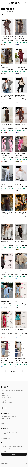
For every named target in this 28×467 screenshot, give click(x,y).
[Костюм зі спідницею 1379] (21, 290)
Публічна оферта (5, 418)
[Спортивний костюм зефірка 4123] (7, 173)
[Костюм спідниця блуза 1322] (7, 349)
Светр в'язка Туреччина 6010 (5, 300)
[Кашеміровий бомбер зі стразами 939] (7, 85)
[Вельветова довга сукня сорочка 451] (21, 27)
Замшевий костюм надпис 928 (20, 95)
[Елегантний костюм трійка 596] (7, 115)
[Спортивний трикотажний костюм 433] (21, 56)
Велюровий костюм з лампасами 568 (7, 37)
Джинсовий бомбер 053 (20, 271)
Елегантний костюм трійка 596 (6, 125)
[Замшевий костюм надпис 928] (21, 85)
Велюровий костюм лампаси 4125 (20, 154)
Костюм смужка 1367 (6, 329)
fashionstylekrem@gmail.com (10, 436)
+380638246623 (6, 438)
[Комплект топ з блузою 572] (21, 173)
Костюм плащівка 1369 (19, 330)
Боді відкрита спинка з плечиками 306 (20, 213)
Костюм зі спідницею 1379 (20, 300)
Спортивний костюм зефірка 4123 (6, 183)
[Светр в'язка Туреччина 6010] (7, 290)
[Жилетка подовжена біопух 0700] (7, 261)
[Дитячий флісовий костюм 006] (21, 232)
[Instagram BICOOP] (2, 408)
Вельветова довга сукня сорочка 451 (19, 37)
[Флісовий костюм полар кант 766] (7, 144)
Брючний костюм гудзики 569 (6, 66)
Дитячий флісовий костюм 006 (20, 242)
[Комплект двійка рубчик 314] (7, 232)
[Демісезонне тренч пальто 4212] (7, 202)
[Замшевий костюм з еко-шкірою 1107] (21, 115)
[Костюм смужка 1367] (7, 319)
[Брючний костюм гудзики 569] (7, 56)
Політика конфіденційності (8, 416)
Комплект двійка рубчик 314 (5, 242)
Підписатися (14, 454)
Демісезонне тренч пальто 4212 (6, 213)
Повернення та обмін (7, 421)
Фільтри (6, 15)
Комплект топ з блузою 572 (19, 183)
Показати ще (14, 371)
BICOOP (15, 3)
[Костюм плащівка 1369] (21, 319)
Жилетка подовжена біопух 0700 (6, 271)
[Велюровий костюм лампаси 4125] (21, 144)
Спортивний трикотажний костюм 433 (20, 66)
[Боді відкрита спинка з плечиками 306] (21, 202)
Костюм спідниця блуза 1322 (6, 359)
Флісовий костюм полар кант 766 (5, 154)
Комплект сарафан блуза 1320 (20, 359)
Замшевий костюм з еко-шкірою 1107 (20, 125)
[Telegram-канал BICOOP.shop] (6, 408)
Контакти (3, 423)
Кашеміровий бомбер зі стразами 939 (7, 95)
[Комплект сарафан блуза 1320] (21, 349)
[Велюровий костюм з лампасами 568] (7, 27)
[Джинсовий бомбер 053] (21, 261)
